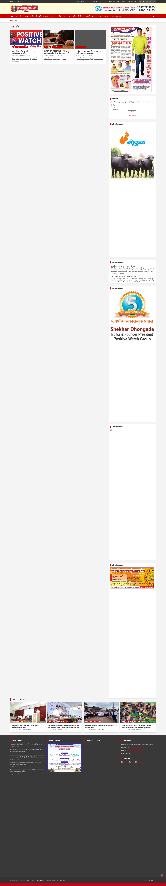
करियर (74, 16)
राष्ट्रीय (32, 16)
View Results (132, 115)
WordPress (61, 880)
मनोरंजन (65, 16)
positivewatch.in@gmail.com (134, 750)
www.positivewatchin (137, 754)
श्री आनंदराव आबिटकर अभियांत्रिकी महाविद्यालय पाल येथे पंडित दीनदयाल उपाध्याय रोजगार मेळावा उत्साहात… (64, 726)
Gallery (128, 1)
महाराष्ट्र (26, 16)
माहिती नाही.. (116, 109)
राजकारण (45, 16)
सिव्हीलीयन (26, 47)
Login (105, 1)
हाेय (114, 105)
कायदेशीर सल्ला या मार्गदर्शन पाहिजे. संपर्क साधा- (123, 273)
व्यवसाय (51, 16)
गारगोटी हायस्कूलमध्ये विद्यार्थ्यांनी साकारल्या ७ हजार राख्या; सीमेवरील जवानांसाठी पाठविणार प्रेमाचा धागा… (137, 726)
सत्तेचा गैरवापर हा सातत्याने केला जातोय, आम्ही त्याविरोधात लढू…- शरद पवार (89, 52)
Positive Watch (25, 880)
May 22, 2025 (15, 55)
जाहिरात (123, 1)
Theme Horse (41, 880)
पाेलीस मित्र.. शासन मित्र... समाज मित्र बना (122, 266)
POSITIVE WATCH (25, 55)
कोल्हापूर (46, 47)
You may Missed (18, 699)
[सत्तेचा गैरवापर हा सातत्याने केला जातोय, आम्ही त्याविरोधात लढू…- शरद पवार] (90, 39)
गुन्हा (55, 16)
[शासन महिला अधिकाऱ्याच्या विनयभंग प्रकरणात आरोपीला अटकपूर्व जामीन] (26, 39)
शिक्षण (70, 16)
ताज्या (15, 16)
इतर (93, 16)
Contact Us (135, 1)
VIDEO (100, 1)
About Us (83, 1)
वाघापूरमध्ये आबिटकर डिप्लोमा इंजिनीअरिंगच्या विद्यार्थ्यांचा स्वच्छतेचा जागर (26, 757)
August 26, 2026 (16, 730)
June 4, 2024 (47, 55)
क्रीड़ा (59, 16)
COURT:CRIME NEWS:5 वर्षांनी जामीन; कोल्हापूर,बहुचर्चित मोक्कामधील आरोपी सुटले (56, 52)
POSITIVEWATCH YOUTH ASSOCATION (110, 16)
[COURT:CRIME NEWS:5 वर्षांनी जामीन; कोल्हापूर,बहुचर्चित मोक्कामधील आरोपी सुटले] (58, 39)
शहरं (20, 16)
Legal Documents (92, 1)
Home (77, 1)
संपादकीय (88, 16)
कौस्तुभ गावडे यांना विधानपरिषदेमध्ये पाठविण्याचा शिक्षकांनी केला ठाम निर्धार (25, 726)
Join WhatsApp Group (114, 1)
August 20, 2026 (126, 730)
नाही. (114, 107)
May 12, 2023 (80, 55)
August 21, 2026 (89, 730)
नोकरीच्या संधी (81, 16)
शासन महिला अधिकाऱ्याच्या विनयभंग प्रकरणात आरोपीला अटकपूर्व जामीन (25, 52)
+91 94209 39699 (136, 747)
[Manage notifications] (162, 875)
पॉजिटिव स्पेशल (59, 47)
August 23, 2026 (52, 730)
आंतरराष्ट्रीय (38, 16)
